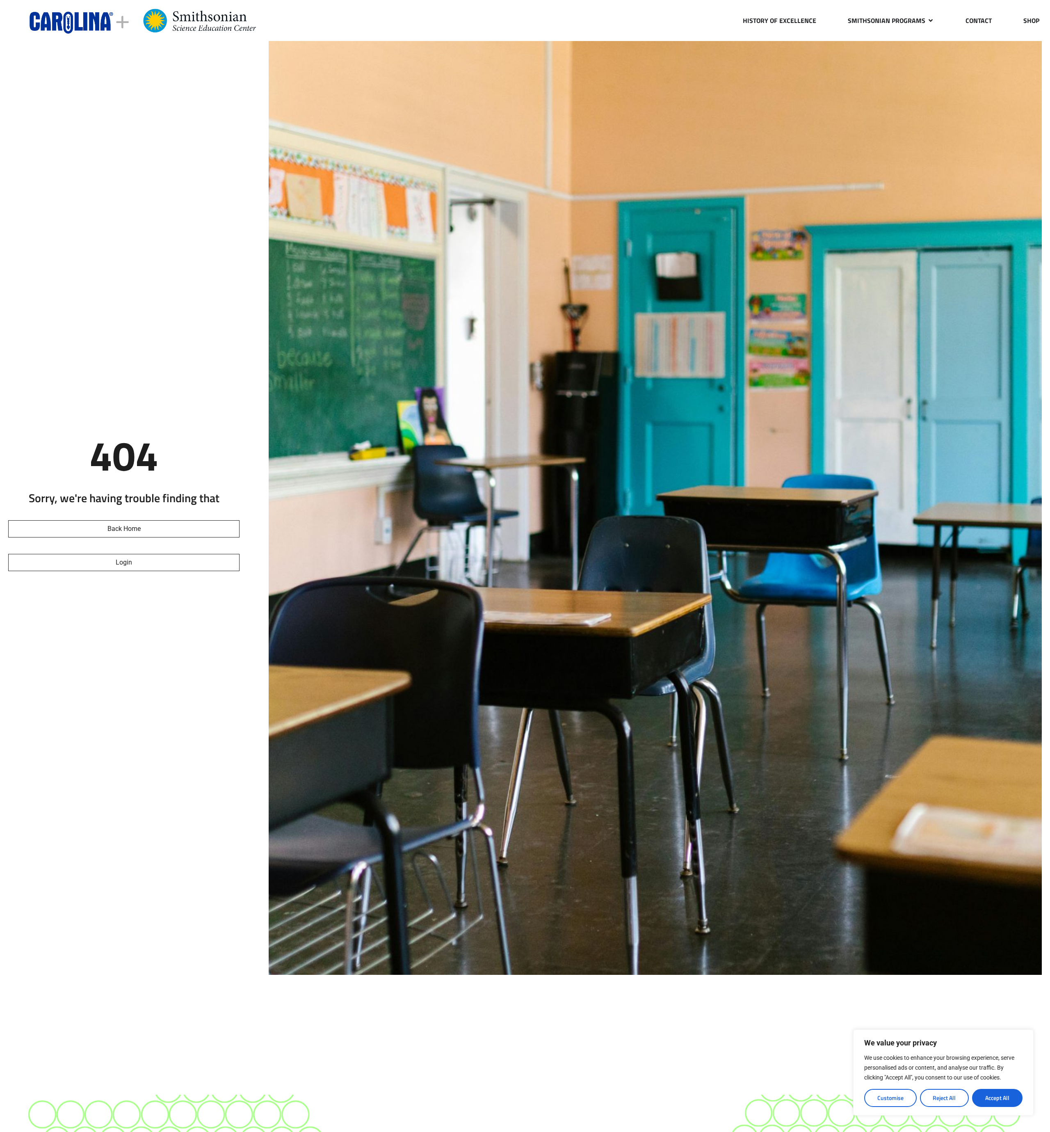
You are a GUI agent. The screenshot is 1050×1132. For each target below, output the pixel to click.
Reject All (944, 1097)
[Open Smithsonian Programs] (930, 20)
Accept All (997, 1097)
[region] (943, 1072)
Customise (890, 1097)
